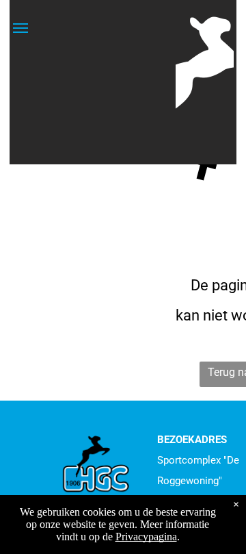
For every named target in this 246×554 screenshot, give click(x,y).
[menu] (20, 28)
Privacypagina (146, 536)
